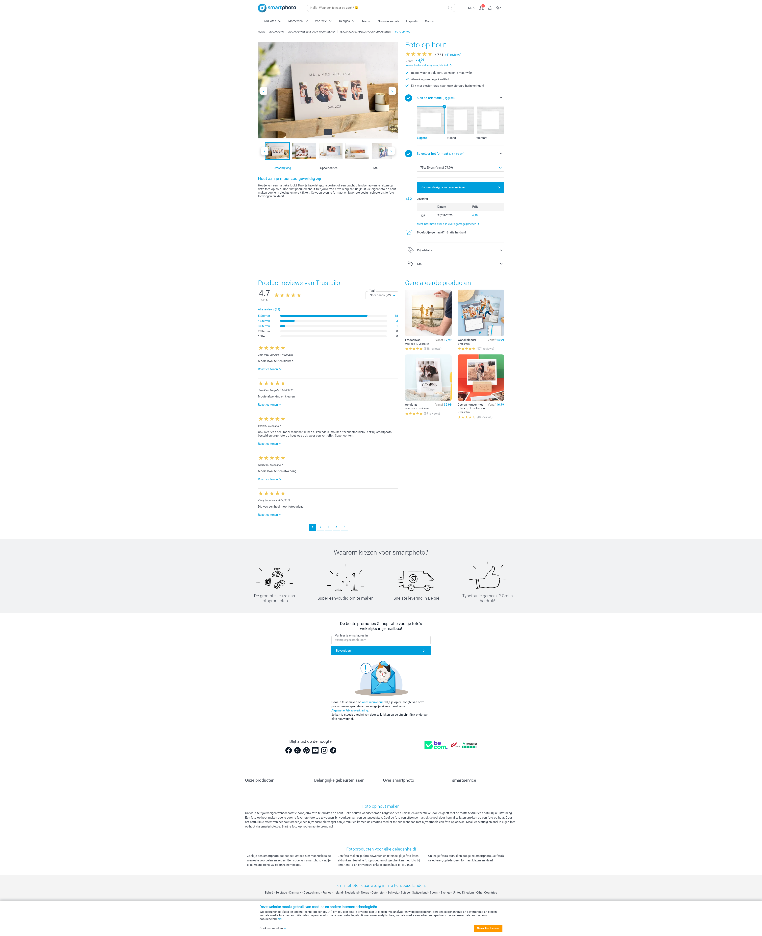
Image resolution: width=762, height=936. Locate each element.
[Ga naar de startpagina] (277, 8)
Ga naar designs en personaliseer (443, 187)
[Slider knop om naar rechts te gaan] (392, 91)
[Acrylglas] (428, 377)
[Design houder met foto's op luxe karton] (481, 377)
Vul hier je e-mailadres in (351, 635)
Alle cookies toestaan (488, 928)
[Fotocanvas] (428, 313)
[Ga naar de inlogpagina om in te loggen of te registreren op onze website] (481, 7)
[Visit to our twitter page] (297, 750)
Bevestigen (343, 650)
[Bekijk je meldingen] (490, 7)
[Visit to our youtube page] (315, 750)
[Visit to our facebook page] (288, 750)
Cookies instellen (271, 928)
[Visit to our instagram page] (324, 750)
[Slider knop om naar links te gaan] (263, 91)
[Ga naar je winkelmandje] (498, 7)
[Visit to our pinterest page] (306, 750)
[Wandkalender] (481, 313)
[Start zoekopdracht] (450, 8)
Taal (372, 291)
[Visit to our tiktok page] (333, 750)
